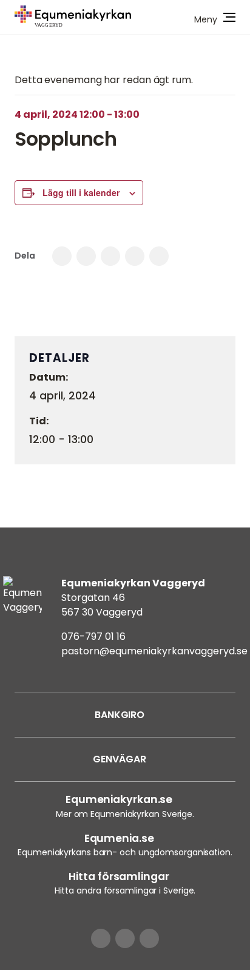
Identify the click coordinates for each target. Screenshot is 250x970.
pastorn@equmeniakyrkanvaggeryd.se (154, 651)
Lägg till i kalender (81, 192)
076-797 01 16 (93, 636)
